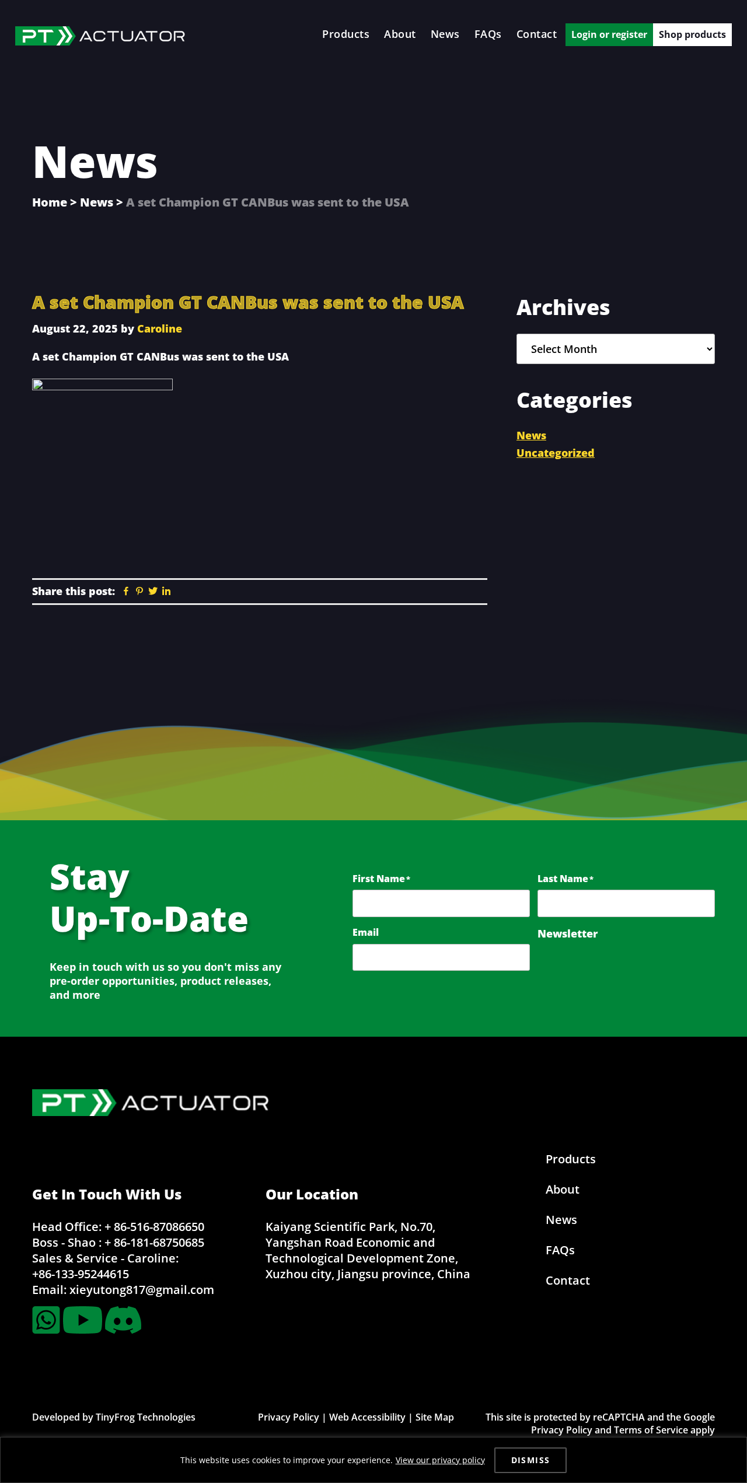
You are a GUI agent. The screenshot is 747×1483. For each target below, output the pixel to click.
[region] (373, 1460)
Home (49, 202)
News (96, 202)
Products (571, 1159)
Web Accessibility (367, 1417)
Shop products (692, 34)
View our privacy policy (440, 1459)
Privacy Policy (288, 1417)
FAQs (560, 1250)
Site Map (435, 1417)
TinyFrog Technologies (146, 1417)
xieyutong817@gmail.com (141, 1289)
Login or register (609, 34)
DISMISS (530, 1459)
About (563, 1189)
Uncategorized (555, 453)
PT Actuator (102, 36)
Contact (568, 1280)
